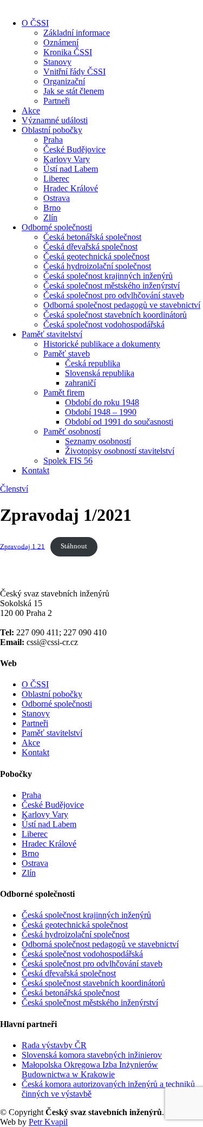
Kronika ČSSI (67, 52)
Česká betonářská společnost (92, 237)
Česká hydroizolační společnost (97, 266)
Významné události (55, 120)
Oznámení (60, 42)
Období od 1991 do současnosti (119, 421)
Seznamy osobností (98, 441)
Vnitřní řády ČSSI (74, 71)
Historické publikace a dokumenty (101, 343)
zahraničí (80, 382)
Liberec (56, 178)
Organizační (64, 81)
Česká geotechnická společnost (96, 256)
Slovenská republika (99, 373)
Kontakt (35, 470)
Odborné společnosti (57, 227)
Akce (31, 110)
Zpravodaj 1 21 (22, 546)
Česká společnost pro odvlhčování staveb (113, 295)
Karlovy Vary (66, 159)
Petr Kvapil (48, 1121)
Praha (53, 139)
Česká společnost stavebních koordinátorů (115, 314)
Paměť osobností (72, 431)
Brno (52, 207)
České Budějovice (74, 149)
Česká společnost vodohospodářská (104, 324)
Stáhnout (74, 546)
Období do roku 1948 (102, 402)
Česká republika (92, 363)
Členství (14, 488)
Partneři (56, 100)
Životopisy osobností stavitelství (119, 450)
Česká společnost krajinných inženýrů (108, 275)
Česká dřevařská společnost (90, 246)
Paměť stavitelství (52, 334)
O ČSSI (35, 23)
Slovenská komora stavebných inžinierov (92, 1054)
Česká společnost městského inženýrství (111, 285)
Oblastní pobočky (52, 130)
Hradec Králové (70, 188)
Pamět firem (63, 392)
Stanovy (57, 61)
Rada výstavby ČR (54, 1045)
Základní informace (76, 32)
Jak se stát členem (73, 91)
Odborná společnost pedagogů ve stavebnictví (121, 305)
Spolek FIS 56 (68, 460)
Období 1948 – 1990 (100, 412)
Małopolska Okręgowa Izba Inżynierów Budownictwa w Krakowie (90, 1069)
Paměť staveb (66, 353)
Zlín (50, 217)
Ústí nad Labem (70, 168)
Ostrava (56, 198)
